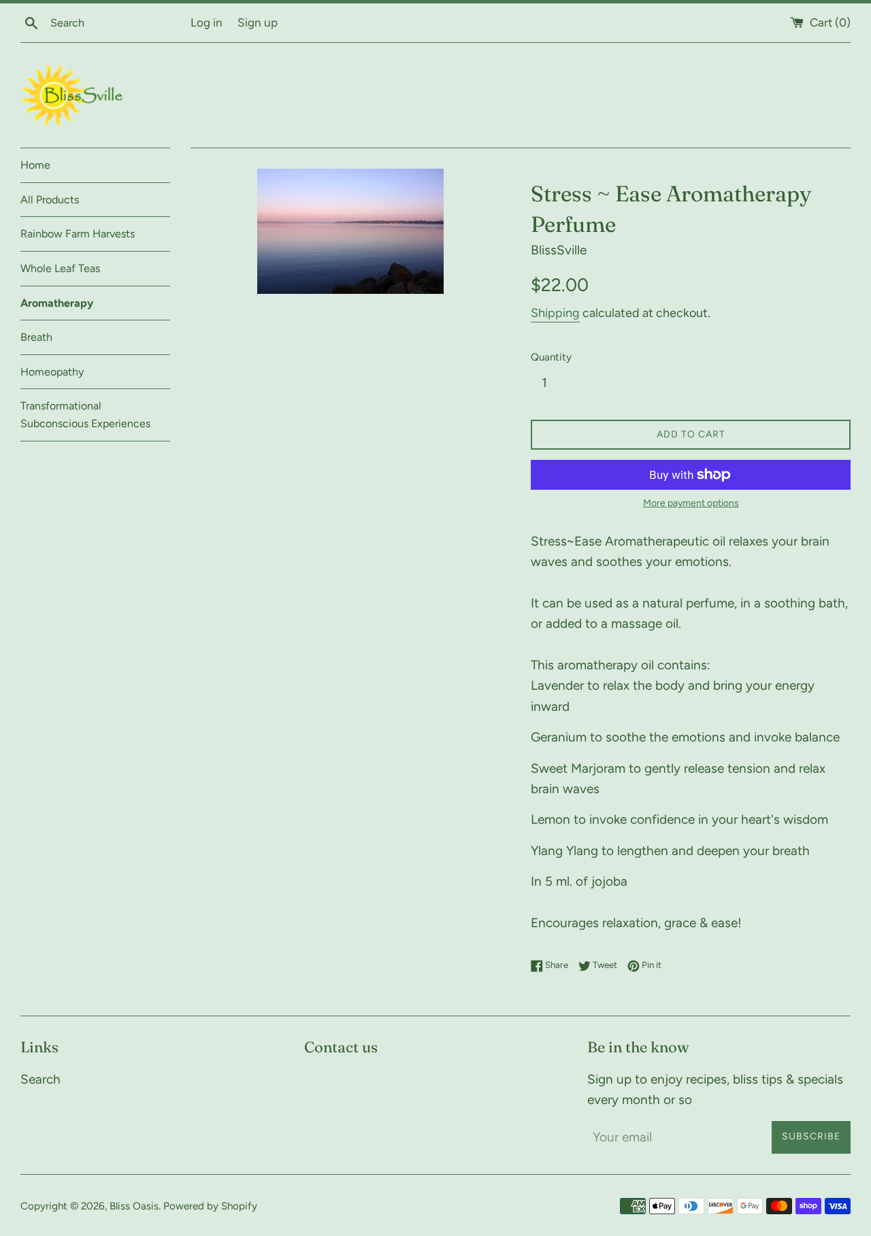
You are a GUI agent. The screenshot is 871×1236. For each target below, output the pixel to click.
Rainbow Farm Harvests (77, 233)
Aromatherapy (56, 303)
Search (40, 1079)
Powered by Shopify (210, 1206)
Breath (36, 337)
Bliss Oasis (134, 1206)
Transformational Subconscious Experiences (85, 414)
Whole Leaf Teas (60, 268)
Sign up (257, 22)
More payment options (691, 502)
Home (35, 164)
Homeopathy (52, 371)
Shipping (555, 312)
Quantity (551, 357)
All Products (49, 199)
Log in (207, 22)
